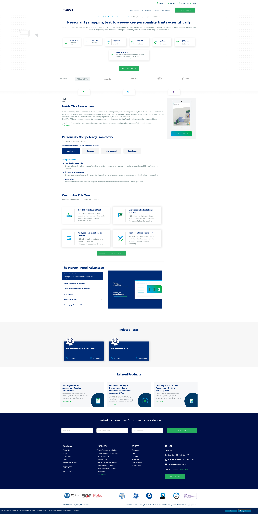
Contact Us (175, 476)
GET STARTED (181, 430)
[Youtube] (170, 446)
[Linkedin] (166, 446)
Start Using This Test (129, 68)
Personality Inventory (124, 17)
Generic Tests (102, 17)
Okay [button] (231, 511)
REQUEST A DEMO (185, 10)
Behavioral (111, 17)
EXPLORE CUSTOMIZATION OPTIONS (111, 253)
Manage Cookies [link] (191, 505)
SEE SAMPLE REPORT (181, 133)
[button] (77, 446)
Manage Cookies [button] (245, 511)
